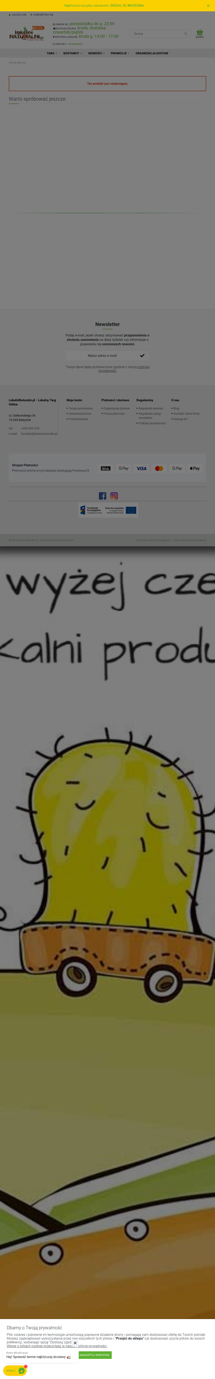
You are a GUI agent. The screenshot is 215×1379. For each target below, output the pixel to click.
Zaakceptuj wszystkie (94, 1355)
